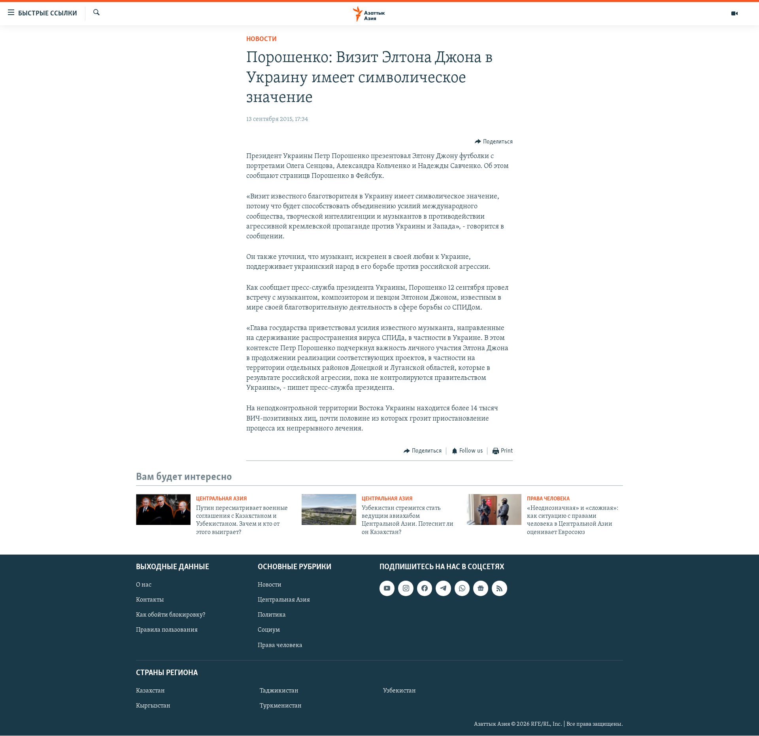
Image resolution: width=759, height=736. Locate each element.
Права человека (548, 499)
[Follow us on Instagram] (405, 588)
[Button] (494, 142)
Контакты (150, 600)
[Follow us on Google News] (480, 588)
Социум (269, 630)
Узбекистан (399, 691)
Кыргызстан (153, 706)
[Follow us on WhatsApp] (462, 588)
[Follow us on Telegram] (443, 588)
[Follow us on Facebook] (424, 588)
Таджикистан (279, 691)
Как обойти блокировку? (170, 615)
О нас (143, 585)
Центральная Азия (221, 499)
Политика (272, 615)
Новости (261, 39)
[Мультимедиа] (734, 13)
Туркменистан (281, 706)
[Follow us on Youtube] (387, 588)
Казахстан (150, 691)
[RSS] (499, 588)
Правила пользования (167, 630)
